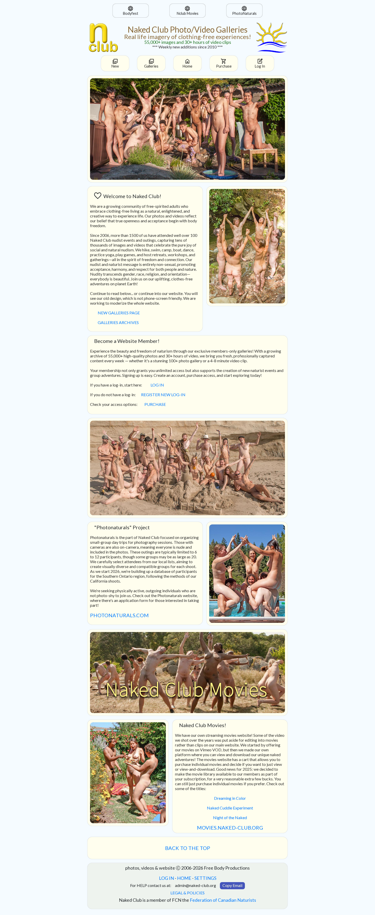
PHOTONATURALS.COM (119, 615)
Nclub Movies (187, 10)
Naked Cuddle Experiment (230, 807)
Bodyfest (130, 10)
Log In (260, 63)
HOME (184, 878)
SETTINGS (205, 878)
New (115, 63)
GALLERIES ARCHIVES (118, 322)
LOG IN (157, 384)
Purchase (224, 63)
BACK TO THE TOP (187, 848)
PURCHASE (155, 404)
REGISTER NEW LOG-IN (163, 394)
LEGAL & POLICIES (187, 892)
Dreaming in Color (230, 798)
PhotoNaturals (244, 10)
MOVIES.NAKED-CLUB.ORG (230, 827)
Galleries (151, 63)
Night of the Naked (230, 817)
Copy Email (232, 885)
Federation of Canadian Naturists (223, 900)
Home (187, 63)
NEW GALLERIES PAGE (119, 312)
